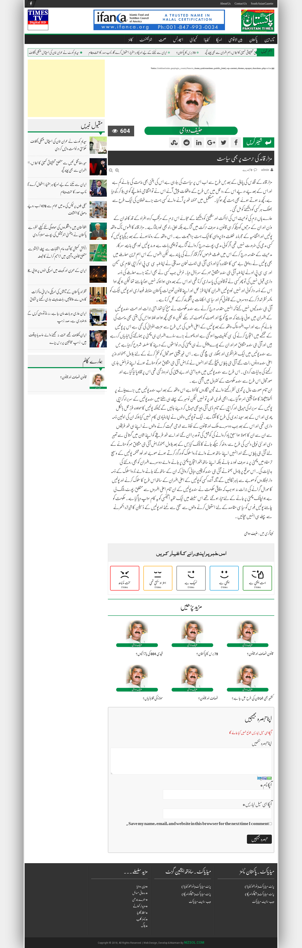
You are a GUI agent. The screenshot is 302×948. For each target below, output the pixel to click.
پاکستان (253, 39)
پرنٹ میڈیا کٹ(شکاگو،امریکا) (196, 894)
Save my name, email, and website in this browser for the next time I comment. (197, 823)
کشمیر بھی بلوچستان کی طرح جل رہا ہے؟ (252, 698)
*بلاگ (144, 925)
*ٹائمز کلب (142, 919)
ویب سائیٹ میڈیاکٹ (200, 901)
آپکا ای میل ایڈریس (257, 804)
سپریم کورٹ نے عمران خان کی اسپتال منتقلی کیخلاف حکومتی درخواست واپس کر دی (50, 52)
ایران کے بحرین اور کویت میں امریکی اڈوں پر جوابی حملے (56, 270)
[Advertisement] (66, 88)
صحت (162, 39)
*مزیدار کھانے (140, 906)
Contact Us (241, 3)
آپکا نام (266, 785)
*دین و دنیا (142, 886)
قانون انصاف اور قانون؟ (73, 377)
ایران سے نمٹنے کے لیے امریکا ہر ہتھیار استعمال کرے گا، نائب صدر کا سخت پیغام (138, 52)
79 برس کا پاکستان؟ (196, 52)
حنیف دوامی (251, 533)
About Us (225, 3)
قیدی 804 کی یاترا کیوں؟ (149, 653)
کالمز (131, 39)
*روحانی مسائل (140, 893)
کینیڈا (207, 39)
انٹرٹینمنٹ (145, 39)
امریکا (219, 39)
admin (265, 169)
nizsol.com (194, 943)
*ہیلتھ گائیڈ (142, 912)
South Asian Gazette (262, 3)
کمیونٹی (193, 39)
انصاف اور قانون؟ (208, 698)
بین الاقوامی (235, 39)
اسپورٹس (178, 39)
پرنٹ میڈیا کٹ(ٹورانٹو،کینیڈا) (196, 886)
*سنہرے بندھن (140, 899)
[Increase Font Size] (117, 170)
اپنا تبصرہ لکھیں (262, 743)
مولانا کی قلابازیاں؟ (153, 698)
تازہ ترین (269, 39)
